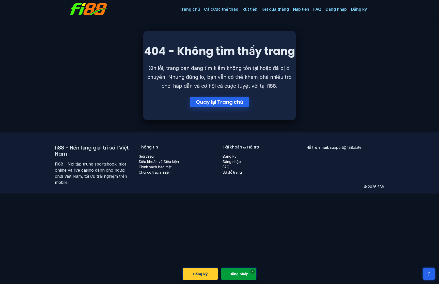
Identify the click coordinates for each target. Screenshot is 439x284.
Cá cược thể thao (221, 9)
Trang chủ (189, 9)
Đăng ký (359, 9)
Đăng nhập (336, 9)
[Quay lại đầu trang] (429, 274)
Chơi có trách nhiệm (155, 172)
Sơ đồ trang (232, 172)
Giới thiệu (146, 156)
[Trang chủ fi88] (89, 9)
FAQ (317, 9)
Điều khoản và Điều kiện (159, 161)
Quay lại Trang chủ (219, 102)
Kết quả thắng (275, 9)
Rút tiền (249, 9)
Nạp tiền (301, 9)
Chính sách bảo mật (155, 167)
